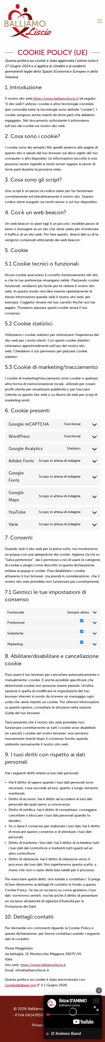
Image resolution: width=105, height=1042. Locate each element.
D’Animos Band (63, 1033)
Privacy (38, 1025)
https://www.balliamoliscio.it (55, 99)
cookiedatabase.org (20, 985)
